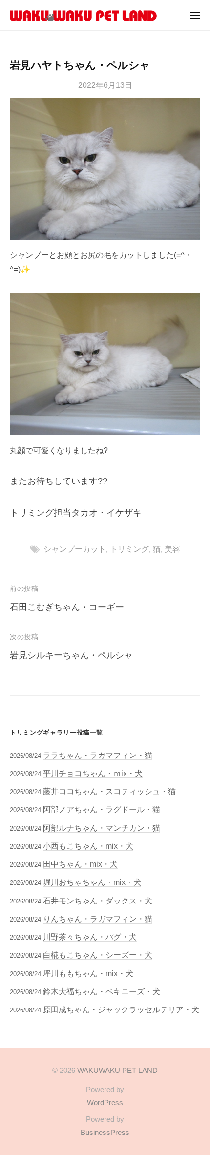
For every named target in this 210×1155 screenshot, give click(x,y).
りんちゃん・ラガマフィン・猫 (97, 918)
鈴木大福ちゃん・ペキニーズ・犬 (101, 991)
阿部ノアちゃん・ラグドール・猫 (101, 809)
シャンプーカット (74, 549)
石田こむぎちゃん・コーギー (67, 607)
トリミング (129, 549)
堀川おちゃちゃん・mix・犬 (92, 882)
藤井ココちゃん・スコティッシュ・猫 (109, 791)
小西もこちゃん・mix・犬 (88, 845)
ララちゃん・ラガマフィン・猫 (97, 755)
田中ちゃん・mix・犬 (80, 864)
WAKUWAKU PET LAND (117, 1070)
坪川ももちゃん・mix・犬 (88, 973)
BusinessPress (105, 1132)
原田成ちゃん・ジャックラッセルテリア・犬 (121, 1009)
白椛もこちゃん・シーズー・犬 (97, 954)
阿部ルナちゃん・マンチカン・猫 (101, 827)
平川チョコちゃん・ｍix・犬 (93, 773)
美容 (172, 549)
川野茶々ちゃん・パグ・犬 (90, 936)
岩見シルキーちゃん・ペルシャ (71, 655)
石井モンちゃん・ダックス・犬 (97, 900)
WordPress (105, 1102)
